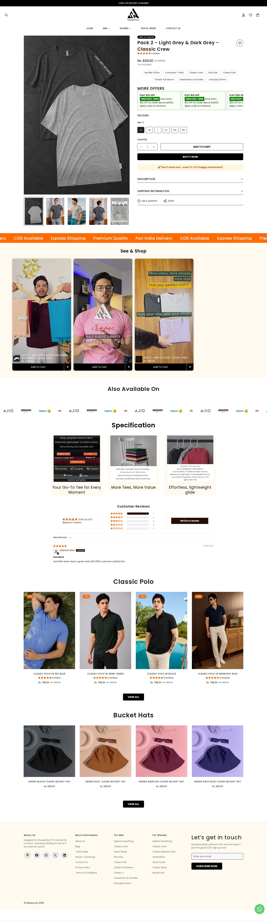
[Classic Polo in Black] (161, 630)
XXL (175, 130)
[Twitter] (55, 855)
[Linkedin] (64, 855)
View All (133, 697)
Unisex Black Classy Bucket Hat (49, 781)
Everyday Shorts (217, 79)
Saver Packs (120, 851)
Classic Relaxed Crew (164, 851)
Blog (77, 846)
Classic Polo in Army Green (105, 673)
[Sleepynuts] (133, 15)
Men (105, 28)
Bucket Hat (158, 872)
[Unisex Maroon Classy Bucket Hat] (161, 751)
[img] (60, 546)
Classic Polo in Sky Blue (49, 673)
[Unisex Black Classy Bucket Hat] (49, 751)
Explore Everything (124, 841)
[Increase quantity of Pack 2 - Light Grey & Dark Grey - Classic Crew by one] (153, 146)
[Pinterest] (27, 855)
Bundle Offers (152, 72)
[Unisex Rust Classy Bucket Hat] (105, 751)
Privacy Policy (82, 867)
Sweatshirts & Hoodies (191, 79)
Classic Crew (196, 72)
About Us (80, 841)
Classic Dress (160, 867)
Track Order (148, 28)
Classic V (119, 872)
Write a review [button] (189, 521)
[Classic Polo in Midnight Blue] (217, 630)
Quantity (142, 139)
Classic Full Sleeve (164, 79)
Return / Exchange (85, 856)
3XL (183, 130)
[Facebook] (36, 855)
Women (124, 28)
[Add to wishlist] (239, 42)
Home (90, 28)
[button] (257, 15)
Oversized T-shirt (174, 72)
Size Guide (142, 115)
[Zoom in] (123, 42)
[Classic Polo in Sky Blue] (49, 630)
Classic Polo (229, 72)
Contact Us (173, 28)
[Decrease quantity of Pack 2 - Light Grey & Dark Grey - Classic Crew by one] (141, 146)
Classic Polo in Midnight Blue (218, 673)
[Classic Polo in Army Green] (105, 630)
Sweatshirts (159, 856)
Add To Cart (38, 367)
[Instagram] (46, 855)
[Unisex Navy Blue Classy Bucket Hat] (217, 751)
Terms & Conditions (86, 872)
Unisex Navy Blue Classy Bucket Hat (217, 781)
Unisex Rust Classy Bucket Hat (105, 781)
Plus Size (213, 72)
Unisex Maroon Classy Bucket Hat (161, 781)
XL (166, 130)
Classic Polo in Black (161, 673)
